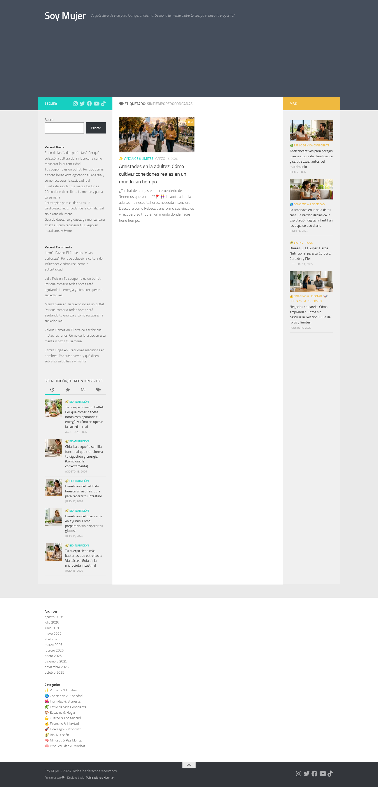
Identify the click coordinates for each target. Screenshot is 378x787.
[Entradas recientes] (52, 390)
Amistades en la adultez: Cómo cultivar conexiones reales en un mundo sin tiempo (152, 174)
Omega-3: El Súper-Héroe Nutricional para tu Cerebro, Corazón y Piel (310, 253)
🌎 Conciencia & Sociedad (307, 204)
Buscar (49, 120)
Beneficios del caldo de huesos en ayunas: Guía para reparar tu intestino (83, 491)
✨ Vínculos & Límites (136, 159)
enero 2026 (53, 656)
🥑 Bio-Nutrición (77, 401)
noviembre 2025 (57, 667)
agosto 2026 (54, 617)
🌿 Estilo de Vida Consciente (309, 145)
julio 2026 (52, 622)
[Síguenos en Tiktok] (103, 103)
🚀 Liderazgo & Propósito (63, 729)
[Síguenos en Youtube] (96, 103)
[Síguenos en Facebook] (89, 103)
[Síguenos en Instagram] (75, 103)
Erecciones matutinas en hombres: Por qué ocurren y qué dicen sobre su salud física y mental (75, 355)
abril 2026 (52, 639)
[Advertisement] (189, 64)
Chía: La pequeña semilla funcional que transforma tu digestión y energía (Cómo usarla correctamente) (84, 456)
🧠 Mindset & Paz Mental (63, 740)
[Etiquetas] (98, 390)
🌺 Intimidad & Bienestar (63, 701)
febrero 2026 (54, 650)
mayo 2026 (53, 633)
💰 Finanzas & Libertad (306, 296)
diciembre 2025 (56, 661)
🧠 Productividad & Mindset (65, 746)
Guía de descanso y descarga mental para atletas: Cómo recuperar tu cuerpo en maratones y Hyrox (75, 225)
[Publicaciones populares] (67, 390)
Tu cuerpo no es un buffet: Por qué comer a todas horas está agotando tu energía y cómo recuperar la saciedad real (74, 175)
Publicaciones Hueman (100, 778)
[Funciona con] (63, 777)
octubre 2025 (54, 672)
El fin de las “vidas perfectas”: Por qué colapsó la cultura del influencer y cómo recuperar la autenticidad (73, 158)
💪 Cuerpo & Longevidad (63, 718)
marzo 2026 (53, 645)
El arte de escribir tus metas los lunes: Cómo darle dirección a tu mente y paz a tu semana (74, 191)
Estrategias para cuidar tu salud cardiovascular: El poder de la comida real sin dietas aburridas (74, 208)
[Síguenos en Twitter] (82, 103)
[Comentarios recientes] (83, 390)
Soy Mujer (65, 15)
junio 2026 (52, 628)
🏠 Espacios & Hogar (60, 712)
